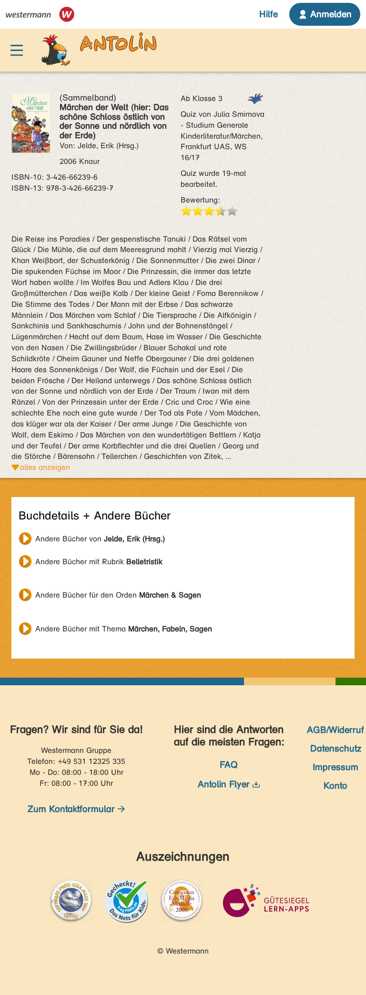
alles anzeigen (45, 467)
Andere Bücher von (100, 538)
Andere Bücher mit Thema (123, 628)
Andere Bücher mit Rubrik (99, 561)
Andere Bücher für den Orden (118, 594)
